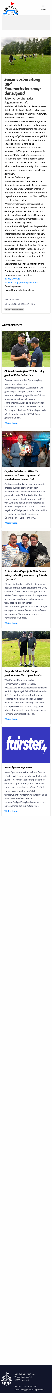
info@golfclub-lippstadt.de (32, 1389)
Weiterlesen (10, 422)
